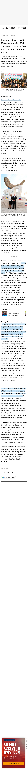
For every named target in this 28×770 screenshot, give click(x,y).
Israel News (12, 35)
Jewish (20, 471)
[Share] (2, 70)
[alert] (13, 753)
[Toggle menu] (3, 28)
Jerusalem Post (4, 35)
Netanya (3, 471)
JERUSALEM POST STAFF (8, 94)
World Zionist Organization (7, 472)
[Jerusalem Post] (15, 28)
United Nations (11, 471)
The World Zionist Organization (11, 100)
